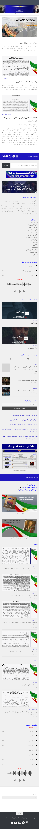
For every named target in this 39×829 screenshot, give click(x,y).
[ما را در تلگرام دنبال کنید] (13, 156)
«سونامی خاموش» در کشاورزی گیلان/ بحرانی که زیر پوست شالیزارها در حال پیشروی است (19, 430)
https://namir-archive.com (19, 470)
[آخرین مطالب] (11, 359)
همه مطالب (4, 114)
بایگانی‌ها (35, 795)
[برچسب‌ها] (29, 359)
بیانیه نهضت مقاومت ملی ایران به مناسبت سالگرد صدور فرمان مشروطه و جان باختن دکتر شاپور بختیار (25, 369)
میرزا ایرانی (34, 242)
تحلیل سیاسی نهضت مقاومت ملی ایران (27, 380)
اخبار (36, 709)
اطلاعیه (36, 682)
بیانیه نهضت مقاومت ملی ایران (26, 82)
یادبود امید (35, 321)
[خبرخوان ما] (10, 156)
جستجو (6, 165)
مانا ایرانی (35, 245)
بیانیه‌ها (5, 78)
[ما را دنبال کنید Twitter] (3, 156)
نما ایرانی (35, 255)
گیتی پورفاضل (33, 232)
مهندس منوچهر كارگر (31, 250)
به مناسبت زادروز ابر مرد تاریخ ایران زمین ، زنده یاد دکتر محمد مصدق (20, 568)
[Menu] (36, 2)
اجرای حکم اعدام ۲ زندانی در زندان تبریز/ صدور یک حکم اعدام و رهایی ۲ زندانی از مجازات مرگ (19, 438)
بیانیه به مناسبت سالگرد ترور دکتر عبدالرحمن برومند (24, 595)
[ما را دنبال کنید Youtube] (7, 156)
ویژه (2, 78)
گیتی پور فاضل (5, 40)
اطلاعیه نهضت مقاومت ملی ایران (29, 685)
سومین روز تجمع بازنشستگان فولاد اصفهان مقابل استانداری (22, 424)
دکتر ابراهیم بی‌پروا (32, 225)
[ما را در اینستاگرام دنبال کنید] (17, 156)
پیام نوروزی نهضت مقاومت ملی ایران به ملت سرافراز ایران (23, 651)
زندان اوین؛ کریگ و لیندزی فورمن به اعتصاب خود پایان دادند (22, 420)
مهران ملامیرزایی (33, 252)
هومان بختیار (34, 240)
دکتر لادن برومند (33, 227)
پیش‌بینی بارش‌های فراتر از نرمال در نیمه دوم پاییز (24, 415)
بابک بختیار (34, 247)
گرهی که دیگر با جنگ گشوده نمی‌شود (27, 390)
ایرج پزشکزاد (34, 222)
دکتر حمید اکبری (32, 230)
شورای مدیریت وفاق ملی (28, 43)
